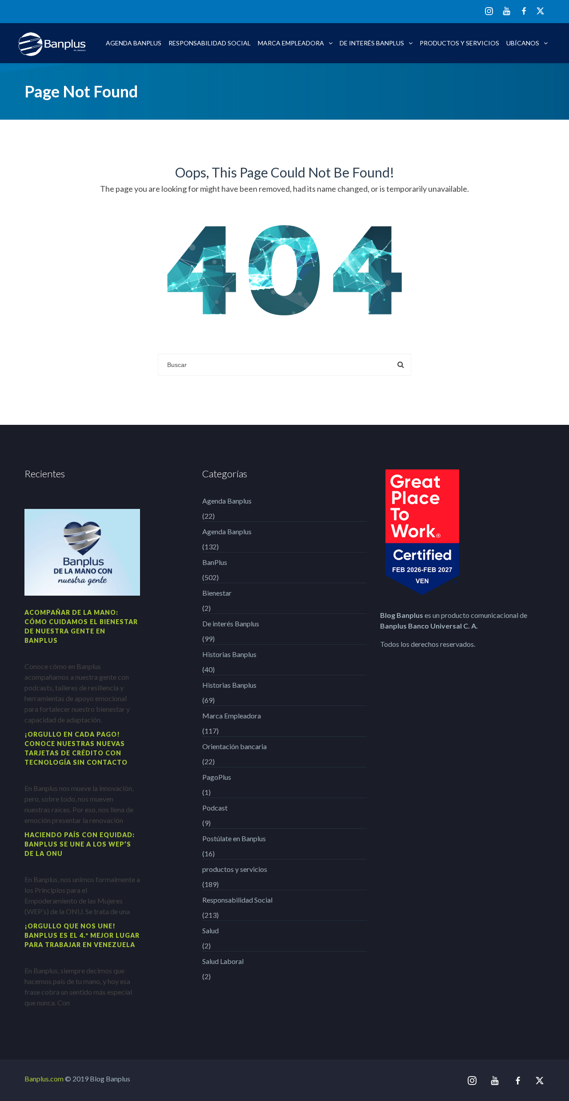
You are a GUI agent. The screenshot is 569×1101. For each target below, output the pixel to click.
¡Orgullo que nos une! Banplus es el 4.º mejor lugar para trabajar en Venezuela (82, 935)
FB (524, 11)
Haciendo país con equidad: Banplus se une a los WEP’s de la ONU (79, 844)
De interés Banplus (372, 43)
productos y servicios (459, 43)
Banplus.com (44, 1078)
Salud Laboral (223, 961)
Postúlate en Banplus (234, 838)
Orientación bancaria (234, 746)
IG (489, 11)
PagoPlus (216, 777)
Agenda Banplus (133, 43)
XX (541, 11)
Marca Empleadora (291, 43)
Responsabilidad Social (209, 43)
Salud (210, 930)
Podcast (215, 807)
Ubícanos (522, 43)
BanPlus (214, 562)
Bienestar (217, 593)
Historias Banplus (229, 654)
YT (506, 11)
